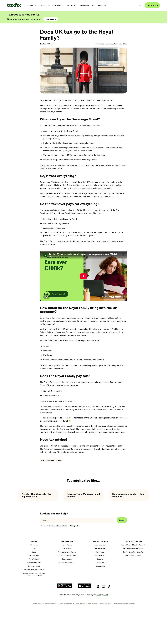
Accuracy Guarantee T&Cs (124, 603)
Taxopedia (74, 526)
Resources (102, 5)
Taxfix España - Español (133, 552)
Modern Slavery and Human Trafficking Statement (34, 574)
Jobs (34, 552)
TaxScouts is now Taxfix (34, 570)
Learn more (50, 19)
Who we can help (100, 541)
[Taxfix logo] (14, 5)
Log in (138, 5)
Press (34, 548)
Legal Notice (80, 603)
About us (34, 545)
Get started (152, 5)
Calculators (61, 526)
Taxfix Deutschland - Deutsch (133, 545)
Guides (52, 526)
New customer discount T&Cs (99, 603)
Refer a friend (34, 566)
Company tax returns (67, 552)
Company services (86, 5)
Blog (50, 44)
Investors (100, 552)
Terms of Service (65, 603)
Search (122, 520)
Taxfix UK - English (133, 541)
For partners (34, 555)
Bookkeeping (67, 559)
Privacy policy (50, 603)
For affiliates (34, 559)
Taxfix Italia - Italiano (133, 555)
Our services (67, 541)
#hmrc (59, 460)
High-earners (100, 555)
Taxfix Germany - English (133, 548)
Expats (100, 559)
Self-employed (100, 548)
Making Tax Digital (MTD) (51, 5)
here (81, 452)
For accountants (34, 563)
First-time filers (100, 545)
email (105, 595)
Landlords (100, 563)
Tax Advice (70, 5)
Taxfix (43, 44)
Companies (100, 566)
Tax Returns (32, 5)
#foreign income (47, 460)
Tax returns (67, 545)
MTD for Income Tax (67, 563)
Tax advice (67, 548)
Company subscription (67, 555)
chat (99, 595)
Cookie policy (37, 603)
